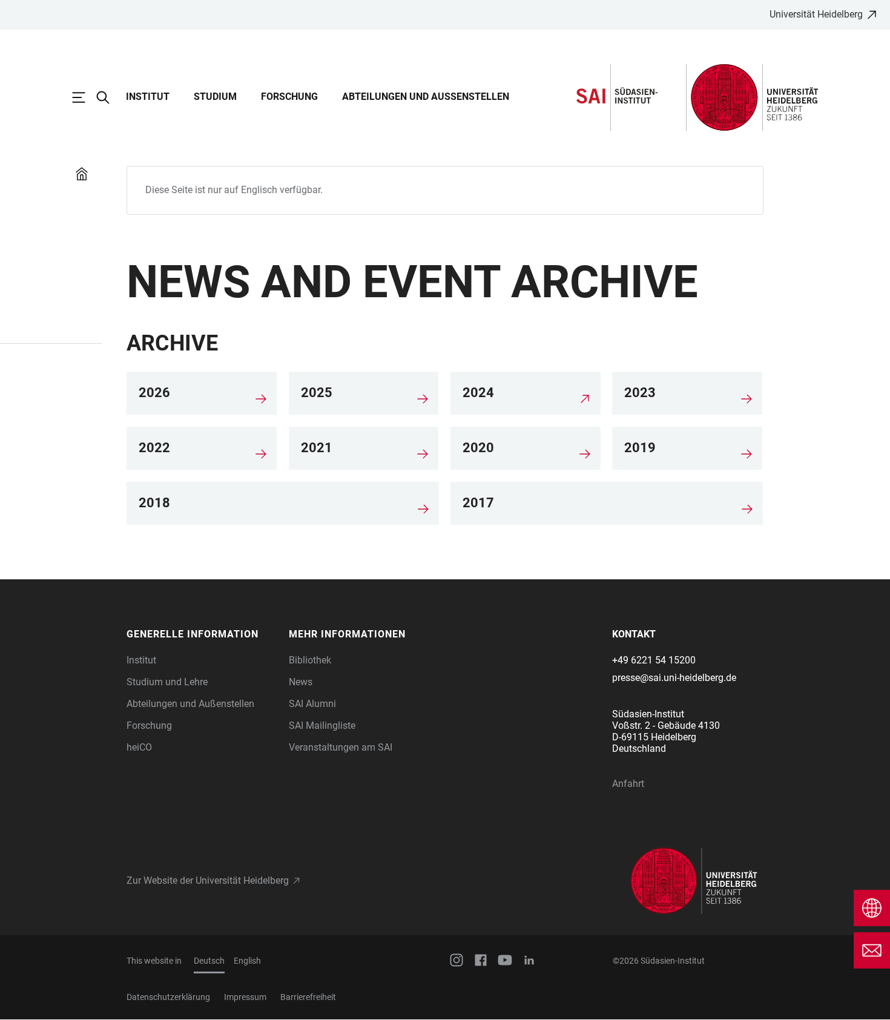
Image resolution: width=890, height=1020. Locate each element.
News (300, 682)
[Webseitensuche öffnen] (109, 97)
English (247, 961)
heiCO (139, 747)
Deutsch (209, 961)
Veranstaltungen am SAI (340, 747)
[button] (202, 634)
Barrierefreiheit (308, 997)
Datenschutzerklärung (168, 997)
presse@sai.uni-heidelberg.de (674, 677)
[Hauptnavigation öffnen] (85, 97)
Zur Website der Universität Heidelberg (208, 880)
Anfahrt (628, 783)
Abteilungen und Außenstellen (425, 96)
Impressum (245, 997)
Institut (148, 96)
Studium (215, 96)
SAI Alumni (312, 703)
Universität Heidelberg (816, 14)
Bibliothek (310, 660)
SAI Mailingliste (322, 725)
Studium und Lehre (167, 682)
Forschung (289, 96)
